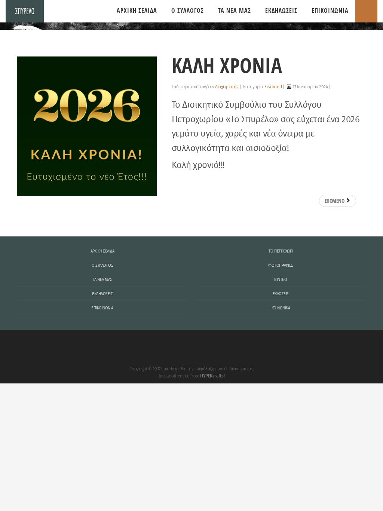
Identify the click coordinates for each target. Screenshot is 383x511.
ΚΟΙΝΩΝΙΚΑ (281, 308)
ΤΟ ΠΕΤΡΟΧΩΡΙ (281, 251)
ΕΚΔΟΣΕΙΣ (281, 294)
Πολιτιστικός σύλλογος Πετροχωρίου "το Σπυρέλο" (24, 11)
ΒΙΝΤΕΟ (280, 279)
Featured (273, 87)
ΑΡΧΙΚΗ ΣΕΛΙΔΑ (102, 251)
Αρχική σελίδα (137, 10)
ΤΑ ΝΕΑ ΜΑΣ (234, 10)
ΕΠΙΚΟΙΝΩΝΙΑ (330, 10)
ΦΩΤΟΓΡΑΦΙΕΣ (280, 265)
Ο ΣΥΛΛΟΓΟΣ (187, 10)
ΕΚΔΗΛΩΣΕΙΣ (281, 10)
